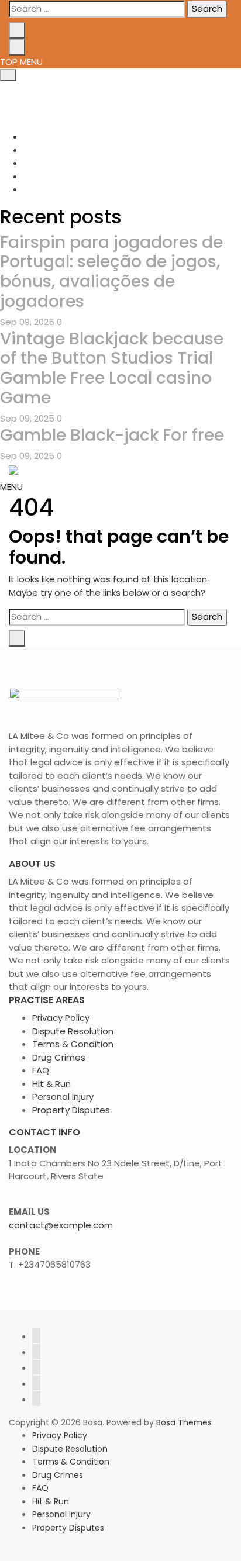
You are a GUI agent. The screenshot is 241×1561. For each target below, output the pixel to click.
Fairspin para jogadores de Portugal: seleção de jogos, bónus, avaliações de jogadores (111, 272)
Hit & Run (51, 1083)
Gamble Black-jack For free (112, 435)
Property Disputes (71, 1110)
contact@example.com (61, 1225)
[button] (11, 487)
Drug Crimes (58, 1057)
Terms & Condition (72, 1044)
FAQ (40, 1070)
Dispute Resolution (72, 1031)
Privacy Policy (60, 1017)
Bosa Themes (184, 1422)
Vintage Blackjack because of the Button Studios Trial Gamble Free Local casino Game (111, 368)
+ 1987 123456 (61, 88)
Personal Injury (63, 1096)
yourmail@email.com (77, 101)
